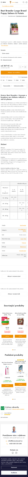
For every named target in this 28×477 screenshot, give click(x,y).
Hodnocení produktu (19, 86)
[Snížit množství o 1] (20, 67)
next (27, 325)
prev (1, 325)
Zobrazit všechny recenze (18, 409)
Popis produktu (6, 86)
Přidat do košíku (14, 72)
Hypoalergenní (22, 251)
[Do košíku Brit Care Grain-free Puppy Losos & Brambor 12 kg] (7, 385)
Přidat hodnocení (14, 276)
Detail (7, 336)
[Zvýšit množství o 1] (25, 67)
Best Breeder (24, 77)
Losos (22, 239)
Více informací (4, 45)
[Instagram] (16, 453)
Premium (24, 243)
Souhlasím (14, 473)
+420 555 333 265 (15, 444)
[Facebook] (13, 453)
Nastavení (14, 467)
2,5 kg (18, 372)
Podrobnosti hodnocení (21, 16)
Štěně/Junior (23, 247)
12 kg (23, 372)
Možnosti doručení (7, 60)
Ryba (25, 239)
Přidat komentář (14, 294)
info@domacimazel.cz (15, 441)
